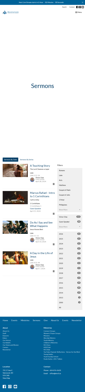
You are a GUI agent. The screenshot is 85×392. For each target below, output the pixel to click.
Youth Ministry (49, 340)
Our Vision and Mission (11, 345)
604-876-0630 (55, 370)
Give (46, 320)
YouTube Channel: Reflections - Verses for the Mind (62, 352)
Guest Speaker (69, 222)
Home (5, 320)
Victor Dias (69, 217)
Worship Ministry (49, 338)
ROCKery (47, 345)
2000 (69, 302)
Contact (71, 7)
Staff (4, 333)
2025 (69, 239)
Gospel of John (64, 195)
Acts (60, 180)
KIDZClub (47, 347)
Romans (62, 170)
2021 (69, 258)
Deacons (6, 336)
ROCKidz (47, 350)
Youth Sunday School (51, 357)
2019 (69, 268)
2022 (69, 253)
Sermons (36, 320)
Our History (7, 340)
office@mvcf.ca (55, 373)
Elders (5, 338)
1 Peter (62, 200)
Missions (47, 336)
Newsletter (77, 320)
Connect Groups (49, 331)
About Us (55, 320)
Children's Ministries (51, 343)
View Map (6, 378)
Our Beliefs (7, 343)
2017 (69, 278)
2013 (69, 297)
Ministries (25, 320)
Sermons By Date (10, 160)
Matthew (62, 185)
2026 (69, 234)
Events (14, 320)
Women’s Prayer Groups (52, 333)
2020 (69, 263)
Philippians (63, 205)
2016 (69, 283)
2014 (69, 293)
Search (64, 7)
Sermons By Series (26, 160)
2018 (69, 273)
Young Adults (48, 354)
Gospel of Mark (64, 190)
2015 (69, 288)
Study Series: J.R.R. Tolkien (53, 359)
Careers (5, 347)
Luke (60, 175)
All (60, 307)
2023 (69, 249)
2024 (69, 244)
